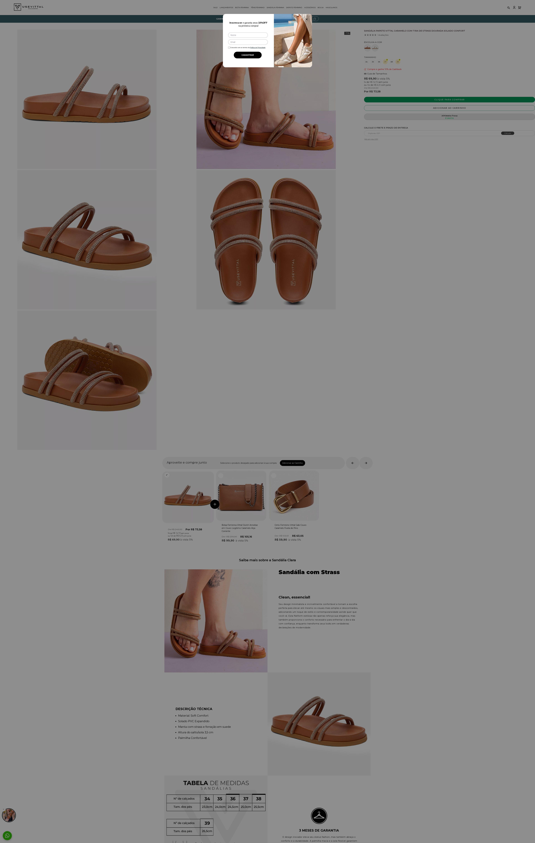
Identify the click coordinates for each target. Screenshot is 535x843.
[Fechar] (307, 19)
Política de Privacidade (257, 47)
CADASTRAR (248, 55)
